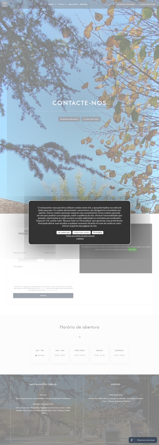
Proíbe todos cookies (81, 232)
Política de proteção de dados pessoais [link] (80, 236)
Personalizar (97, 232)
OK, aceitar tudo (64, 232)
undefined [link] (80, 239)
